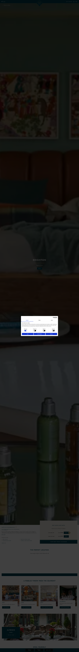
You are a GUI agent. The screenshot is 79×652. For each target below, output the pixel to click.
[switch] (35, 330)
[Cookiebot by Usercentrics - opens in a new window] (53, 317)
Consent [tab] (27, 320)
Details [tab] (40, 320)
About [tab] (52, 320)
